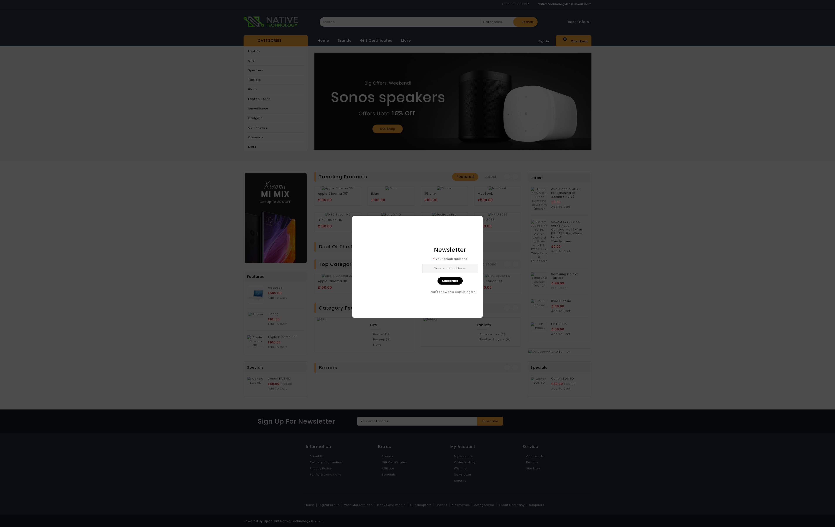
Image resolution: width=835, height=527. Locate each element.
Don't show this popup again (453, 292)
